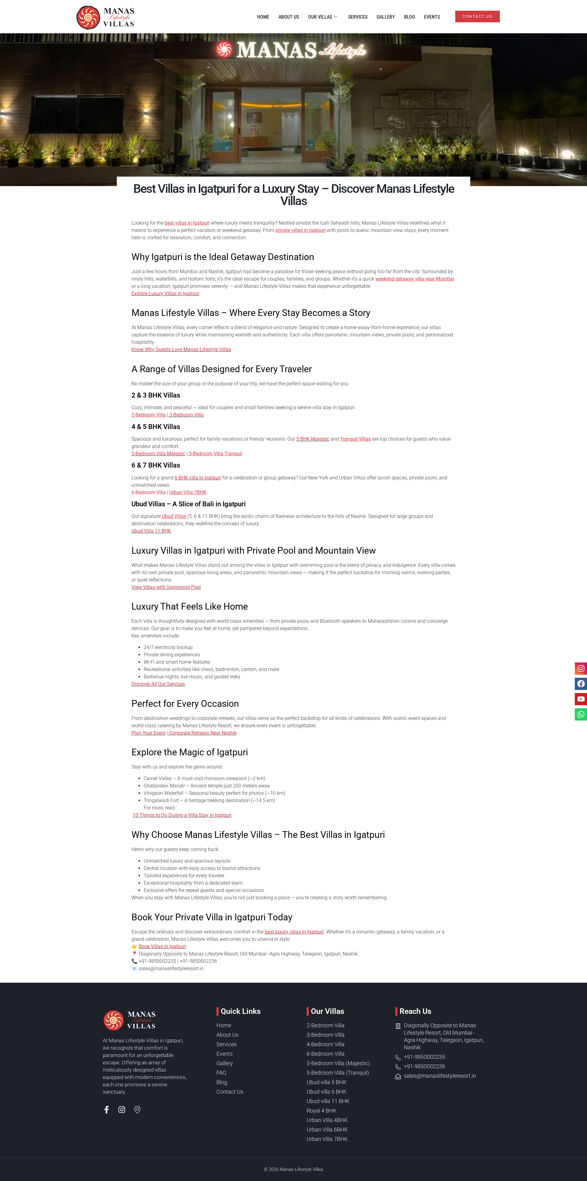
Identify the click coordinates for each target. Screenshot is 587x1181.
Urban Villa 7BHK (187, 492)
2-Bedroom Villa (148, 415)
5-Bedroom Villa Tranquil (215, 454)
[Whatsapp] (581, 714)
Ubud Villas (174, 516)
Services (357, 17)
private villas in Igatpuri (300, 230)
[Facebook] (581, 684)
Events (432, 17)
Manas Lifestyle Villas (301, 1169)
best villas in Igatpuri (187, 223)
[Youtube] (581, 699)
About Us (289, 17)
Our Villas (320, 17)
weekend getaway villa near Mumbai (414, 279)
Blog (409, 17)
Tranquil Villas (355, 439)
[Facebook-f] (106, 1109)
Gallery (386, 17)
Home (263, 17)
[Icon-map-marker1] (137, 1109)
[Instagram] (122, 1109)
